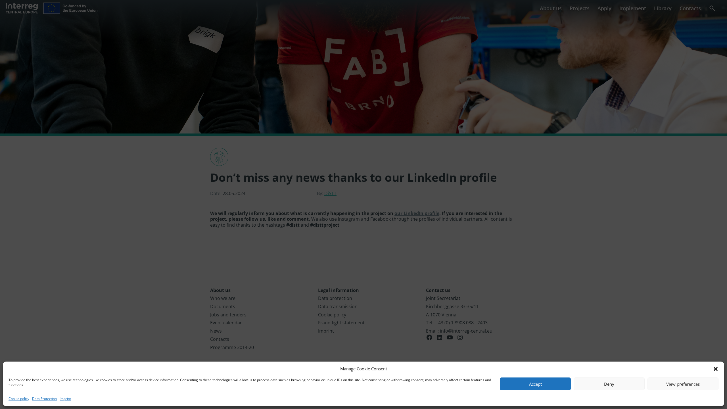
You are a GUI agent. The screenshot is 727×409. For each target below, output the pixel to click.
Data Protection (44, 398)
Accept (535, 384)
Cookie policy (19, 398)
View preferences (683, 384)
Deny (609, 384)
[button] (715, 369)
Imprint (65, 398)
